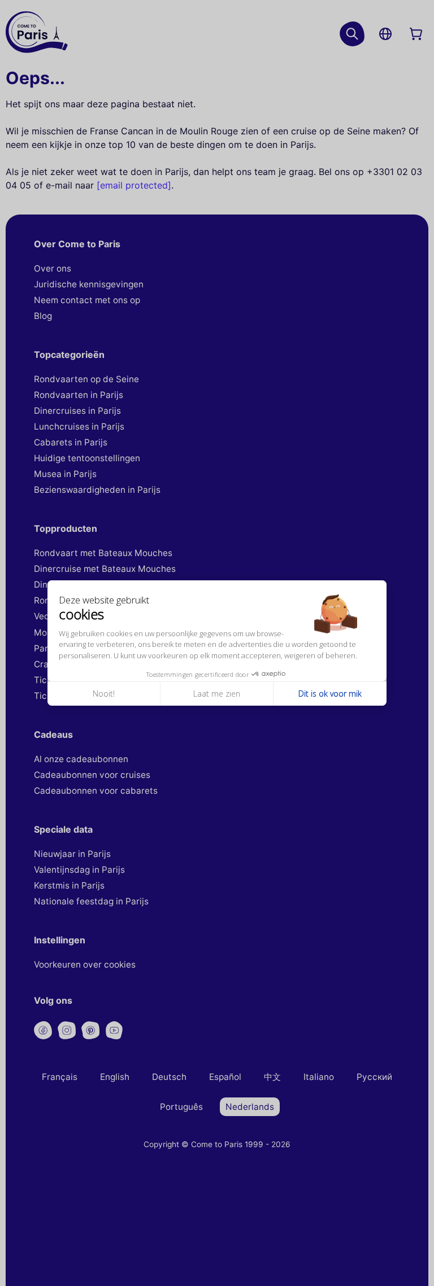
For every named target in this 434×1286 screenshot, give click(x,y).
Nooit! (104, 693)
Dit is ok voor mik (330, 693)
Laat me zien (216, 693)
